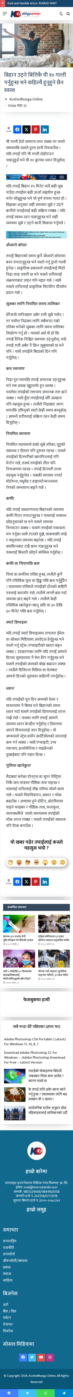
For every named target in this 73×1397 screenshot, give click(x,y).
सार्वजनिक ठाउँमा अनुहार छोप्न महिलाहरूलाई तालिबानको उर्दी (47, 1110)
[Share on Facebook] (17, 129)
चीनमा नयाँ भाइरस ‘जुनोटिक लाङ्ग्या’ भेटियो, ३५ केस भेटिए (53, 973)
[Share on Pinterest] (36, 129)
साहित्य (7, 1280)
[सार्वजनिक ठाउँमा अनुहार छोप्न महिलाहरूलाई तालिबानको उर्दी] (15, 1113)
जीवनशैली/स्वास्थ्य (15, 1261)
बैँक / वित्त (9, 1311)
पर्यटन (7, 1318)
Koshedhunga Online (26, 99)
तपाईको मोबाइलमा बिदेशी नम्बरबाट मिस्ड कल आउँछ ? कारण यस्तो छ (46, 1076)
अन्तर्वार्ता (9, 1254)
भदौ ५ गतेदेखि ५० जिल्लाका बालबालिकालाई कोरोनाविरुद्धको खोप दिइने (17, 975)
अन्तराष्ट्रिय (9, 1241)
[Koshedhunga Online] (25, 14)
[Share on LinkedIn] (45, 129)
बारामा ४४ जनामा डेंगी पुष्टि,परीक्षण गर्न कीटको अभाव (18, 938)
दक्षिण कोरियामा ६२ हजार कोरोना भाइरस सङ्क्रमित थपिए (53, 938)
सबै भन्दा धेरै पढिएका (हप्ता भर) (36, 1026)
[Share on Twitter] (26, 129)
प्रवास (7, 1267)
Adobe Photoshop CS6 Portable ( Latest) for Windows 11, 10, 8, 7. (35, 1041)
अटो (5, 1305)
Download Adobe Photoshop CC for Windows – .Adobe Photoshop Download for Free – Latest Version (34, 1057)
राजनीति (8, 1248)
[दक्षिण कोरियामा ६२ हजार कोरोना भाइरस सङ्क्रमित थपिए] (54, 924)
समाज (7, 1274)
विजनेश (8, 1331)
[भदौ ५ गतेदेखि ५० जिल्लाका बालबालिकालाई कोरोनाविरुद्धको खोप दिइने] (19, 959)
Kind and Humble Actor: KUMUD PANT (32, 3)
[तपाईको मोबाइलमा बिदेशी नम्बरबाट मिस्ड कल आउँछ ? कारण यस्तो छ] (15, 1076)
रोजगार (8, 1324)
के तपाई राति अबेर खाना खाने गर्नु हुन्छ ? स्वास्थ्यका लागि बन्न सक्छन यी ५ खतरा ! (47, 1094)
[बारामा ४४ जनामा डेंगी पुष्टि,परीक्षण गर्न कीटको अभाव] (19, 924)
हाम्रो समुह (36, 1209)
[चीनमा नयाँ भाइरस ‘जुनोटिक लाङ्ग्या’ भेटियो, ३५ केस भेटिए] (54, 959)
